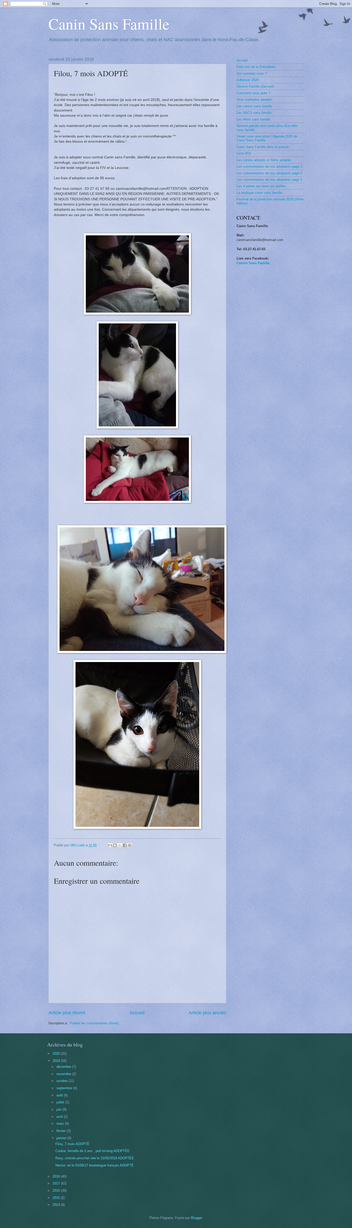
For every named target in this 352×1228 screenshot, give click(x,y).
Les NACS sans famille (254, 113)
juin (59, 1109)
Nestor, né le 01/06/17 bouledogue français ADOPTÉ (94, 1165)
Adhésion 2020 (248, 80)
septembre (64, 1088)
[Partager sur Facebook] (124, 845)
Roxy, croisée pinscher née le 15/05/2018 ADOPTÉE (94, 1158)
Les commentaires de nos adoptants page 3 (269, 180)
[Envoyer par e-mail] (110, 845)
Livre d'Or (244, 153)
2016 (57, 1190)
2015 (57, 1198)
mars (60, 1124)
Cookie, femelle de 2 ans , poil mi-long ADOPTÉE (92, 1151)
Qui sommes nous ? (252, 73)
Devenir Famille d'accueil (255, 86)
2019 (57, 1061)
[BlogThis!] (115, 845)
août (60, 1095)
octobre (62, 1081)
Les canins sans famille (254, 106)
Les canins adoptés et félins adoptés (264, 160)
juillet (60, 1102)
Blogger (196, 1218)
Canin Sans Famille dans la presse (263, 147)
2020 (57, 1053)
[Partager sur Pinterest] (129, 845)
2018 (57, 1176)
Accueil (137, 1012)
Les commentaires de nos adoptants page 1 (269, 166)
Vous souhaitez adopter (254, 99)
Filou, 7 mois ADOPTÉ (72, 1144)
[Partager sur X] (119, 845)
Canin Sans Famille (109, 23)
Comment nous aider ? (253, 93)
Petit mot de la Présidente (256, 67)
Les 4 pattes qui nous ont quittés (261, 186)
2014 (57, 1205)
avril (60, 1117)
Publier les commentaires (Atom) (94, 1023)
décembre (64, 1067)
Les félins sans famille (253, 119)
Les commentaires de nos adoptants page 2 (269, 173)
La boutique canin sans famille (259, 193)
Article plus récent (66, 1012)
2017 (57, 1183)
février (61, 1131)
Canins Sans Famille (253, 263)
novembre (64, 1074)
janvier (61, 1138)
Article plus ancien (207, 1012)
